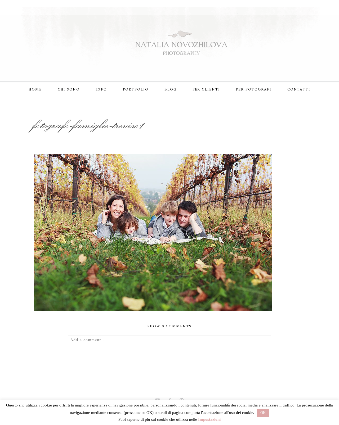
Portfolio (136, 89)
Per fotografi (253, 89)
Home (35, 89)
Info (101, 89)
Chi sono (69, 89)
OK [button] (263, 413)
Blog (170, 89)
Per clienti (206, 89)
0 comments (169, 326)
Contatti (299, 89)
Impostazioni (209, 419)
